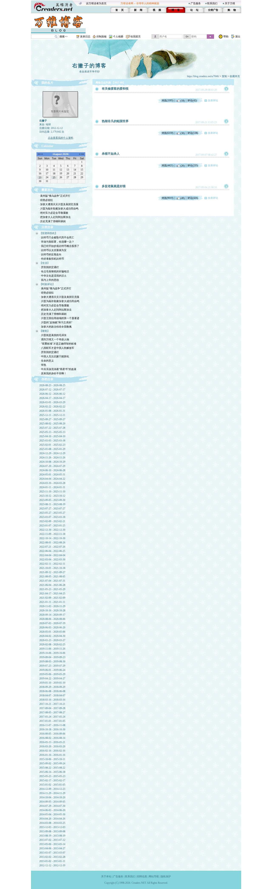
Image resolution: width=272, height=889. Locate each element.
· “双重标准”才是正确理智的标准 (58, 343)
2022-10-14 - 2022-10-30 (52, 538)
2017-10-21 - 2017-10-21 (52, 703)
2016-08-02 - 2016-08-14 (52, 737)
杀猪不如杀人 (111, 153)
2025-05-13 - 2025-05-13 (52, 432)
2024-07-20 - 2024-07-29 (52, 466)
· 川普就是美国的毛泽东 (53, 335)
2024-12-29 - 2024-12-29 (52, 453)
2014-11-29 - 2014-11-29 (52, 793)
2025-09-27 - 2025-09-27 (52, 419)
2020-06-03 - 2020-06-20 (52, 627)
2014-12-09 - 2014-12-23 (52, 788)
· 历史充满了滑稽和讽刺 (52, 221)
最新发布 (47, 189)
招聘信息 (142, 876)
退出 (237, 36)
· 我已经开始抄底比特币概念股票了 (59, 246)
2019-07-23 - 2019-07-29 (52, 665)
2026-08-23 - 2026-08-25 (52, 385)
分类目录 (47, 227)
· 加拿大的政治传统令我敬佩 (56, 326)
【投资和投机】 (48, 233)
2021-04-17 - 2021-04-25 (52, 593)
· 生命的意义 (47, 360)
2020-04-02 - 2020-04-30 (52, 636)
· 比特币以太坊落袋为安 (53, 250)
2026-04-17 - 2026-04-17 (52, 398)
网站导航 (154, 876)
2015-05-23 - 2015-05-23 (52, 776)
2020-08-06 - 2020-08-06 (52, 619)
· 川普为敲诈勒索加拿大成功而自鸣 (58, 208)
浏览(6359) (167, 132)
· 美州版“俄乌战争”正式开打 (54, 195)
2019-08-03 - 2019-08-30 (52, 661)
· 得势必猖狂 (46, 200)
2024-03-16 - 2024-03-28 (52, 483)
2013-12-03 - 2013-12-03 (52, 827)
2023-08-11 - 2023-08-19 (52, 504)
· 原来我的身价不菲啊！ (53, 373)
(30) (182, 133)
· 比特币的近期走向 (50, 254)
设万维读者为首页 (96, 3)
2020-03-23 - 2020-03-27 (52, 640)
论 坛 (194, 9)
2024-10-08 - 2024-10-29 (52, 461)
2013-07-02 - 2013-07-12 (52, 839)
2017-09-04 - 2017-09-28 (52, 708)
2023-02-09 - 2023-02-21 (52, 521)
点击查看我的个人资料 (60, 137)
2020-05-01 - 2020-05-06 (52, 631)
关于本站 (106, 876)
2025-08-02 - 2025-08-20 (52, 423)
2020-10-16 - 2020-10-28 (52, 610)
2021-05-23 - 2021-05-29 (52, 589)
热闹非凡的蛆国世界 (115, 121)
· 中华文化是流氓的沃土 (53, 275)
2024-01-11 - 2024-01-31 (52, 487)
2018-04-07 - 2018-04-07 (52, 695)
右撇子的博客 (89, 65)
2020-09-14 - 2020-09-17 (52, 614)
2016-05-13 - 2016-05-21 (52, 742)
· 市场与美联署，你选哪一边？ (57, 241)
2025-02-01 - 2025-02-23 (52, 444)
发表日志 (85, 36)
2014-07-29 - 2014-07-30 (52, 805)
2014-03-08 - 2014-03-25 (52, 822)
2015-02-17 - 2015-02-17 (52, 780)
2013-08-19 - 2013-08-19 (52, 835)
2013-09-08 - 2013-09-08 (52, 831)
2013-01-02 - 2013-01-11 (52, 861)
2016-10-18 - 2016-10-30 (52, 729)
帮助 (225, 36)
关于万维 (230, 3)
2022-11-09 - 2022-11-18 (52, 534)
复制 (224, 76)
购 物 (232, 9)
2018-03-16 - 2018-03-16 (52, 699)
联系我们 (212, 3)
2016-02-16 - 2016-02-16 (52, 750)
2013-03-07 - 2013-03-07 (52, 852)
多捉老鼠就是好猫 (114, 186)
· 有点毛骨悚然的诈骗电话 (54, 271)
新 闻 (138, 9)
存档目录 (47, 379)
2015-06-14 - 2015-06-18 (52, 771)
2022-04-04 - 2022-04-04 (52, 555)
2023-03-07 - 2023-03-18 (52, 517)
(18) (182, 100)
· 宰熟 (43, 364)
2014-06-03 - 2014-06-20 (52, 810)
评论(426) (192, 197)
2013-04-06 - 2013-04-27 (52, 848)
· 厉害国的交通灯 (49, 267)
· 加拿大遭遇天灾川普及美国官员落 (58, 204)
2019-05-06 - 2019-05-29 (52, 674)
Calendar (47, 146)
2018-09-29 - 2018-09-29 (52, 686)
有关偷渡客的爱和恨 (115, 88)
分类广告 (213, 9)
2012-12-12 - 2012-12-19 (52, 865)
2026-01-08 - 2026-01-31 (52, 410)
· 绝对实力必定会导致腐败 (53, 212)
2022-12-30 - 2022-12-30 (52, 529)
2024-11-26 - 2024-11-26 (52, 457)
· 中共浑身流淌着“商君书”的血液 (58, 369)
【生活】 (45, 262)
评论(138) (192, 132)
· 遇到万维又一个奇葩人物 (54, 339)
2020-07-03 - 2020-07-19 (52, 623)
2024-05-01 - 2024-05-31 (52, 474)
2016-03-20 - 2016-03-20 (52, 746)
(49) (182, 198)
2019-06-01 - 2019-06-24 (52, 670)
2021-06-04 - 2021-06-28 (52, 585)
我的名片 (47, 82)
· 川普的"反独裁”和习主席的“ (56, 322)
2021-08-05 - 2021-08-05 (52, 576)
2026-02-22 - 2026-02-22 (52, 406)
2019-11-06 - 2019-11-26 (52, 648)
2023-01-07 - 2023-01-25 (52, 525)
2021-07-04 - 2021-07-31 (52, 580)
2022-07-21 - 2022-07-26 (52, 546)
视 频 (157, 9)
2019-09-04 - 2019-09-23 (52, 657)
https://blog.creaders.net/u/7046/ (203, 76)
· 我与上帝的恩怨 (49, 279)
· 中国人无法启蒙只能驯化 (54, 356)
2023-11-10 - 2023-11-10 (52, 491)
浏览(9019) (167, 197)
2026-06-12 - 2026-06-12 (52, 393)
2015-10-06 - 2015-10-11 (52, 759)
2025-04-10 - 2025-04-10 (52, 436)
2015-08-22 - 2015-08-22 (52, 767)
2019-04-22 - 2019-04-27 (52, 678)
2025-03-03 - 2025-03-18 (52, 440)
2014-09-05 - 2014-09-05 (52, 801)
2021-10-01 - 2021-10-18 (52, 568)
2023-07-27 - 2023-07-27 (52, 508)
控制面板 (101, 36)
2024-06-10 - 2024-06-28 (52, 470)
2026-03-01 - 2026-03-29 (52, 402)
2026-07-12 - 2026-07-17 (52, 389)
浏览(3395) (167, 100)
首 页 (119, 9)
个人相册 (118, 36)
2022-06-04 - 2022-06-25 (52, 551)
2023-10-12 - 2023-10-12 (52, 495)
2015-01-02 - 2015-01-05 (52, 784)
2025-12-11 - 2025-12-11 (52, 415)
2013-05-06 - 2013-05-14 (52, 844)
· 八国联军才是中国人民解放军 (57, 347)
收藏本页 (235, 76)
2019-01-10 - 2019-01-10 (52, 682)
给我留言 (135, 36)
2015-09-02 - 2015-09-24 (52, 763)
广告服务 (196, 3)
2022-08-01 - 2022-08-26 (52, 542)
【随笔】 (45, 330)
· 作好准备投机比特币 (52, 258)
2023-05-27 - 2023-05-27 (52, 512)
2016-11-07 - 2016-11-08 (52, 725)
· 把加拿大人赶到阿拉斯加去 (55, 217)
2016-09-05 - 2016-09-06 (52, 733)
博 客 (175, 9)
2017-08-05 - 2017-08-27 (52, 712)
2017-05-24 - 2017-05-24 (52, 716)
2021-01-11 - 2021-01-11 (52, 602)
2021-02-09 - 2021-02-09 (52, 597)
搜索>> (64, 36)
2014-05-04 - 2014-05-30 (52, 814)
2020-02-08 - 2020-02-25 (52, 644)
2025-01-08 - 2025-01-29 (52, 449)
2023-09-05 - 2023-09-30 (52, 500)
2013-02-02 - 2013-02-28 (52, 856)
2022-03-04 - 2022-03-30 (52, 559)
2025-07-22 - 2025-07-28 (52, 427)
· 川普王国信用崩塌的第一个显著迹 (59, 318)
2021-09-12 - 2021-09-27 (52, 572)
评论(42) (192, 100)
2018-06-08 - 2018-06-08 (52, 691)
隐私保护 (166, 876)
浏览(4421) (167, 165)
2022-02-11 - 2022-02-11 (52, 563)
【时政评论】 (47, 284)
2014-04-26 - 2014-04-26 (52, 818)
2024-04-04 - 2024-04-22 (52, 478)
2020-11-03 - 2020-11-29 (52, 606)
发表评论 (213, 100)
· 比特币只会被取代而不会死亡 (57, 237)
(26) (182, 165)
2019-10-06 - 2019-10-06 (52, 653)
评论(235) (192, 165)
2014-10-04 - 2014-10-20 (52, 797)
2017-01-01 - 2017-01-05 (52, 720)
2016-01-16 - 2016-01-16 (52, 754)
